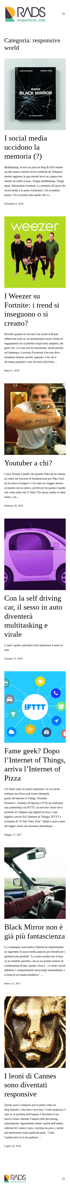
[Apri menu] (63, 14)
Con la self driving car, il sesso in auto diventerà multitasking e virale (33, 616)
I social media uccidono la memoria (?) (25, 147)
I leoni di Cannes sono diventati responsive (30, 1085)
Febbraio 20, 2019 (13, 505)
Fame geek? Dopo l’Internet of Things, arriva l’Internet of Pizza (35, 764)
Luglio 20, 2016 (12, 1146)
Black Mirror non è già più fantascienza (34, 931)
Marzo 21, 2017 (12, 983)
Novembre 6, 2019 (13, 203)
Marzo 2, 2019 (11, 370)
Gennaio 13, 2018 (13, 658)
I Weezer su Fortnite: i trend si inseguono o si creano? (31, 309)
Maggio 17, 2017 (13, 834)
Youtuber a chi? (28, 463)
